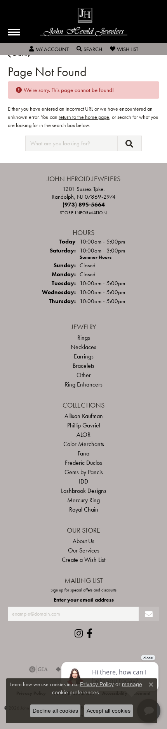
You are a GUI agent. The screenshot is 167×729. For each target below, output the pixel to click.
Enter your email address (84, 599)
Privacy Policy (97, 684)
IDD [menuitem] (83, 481)
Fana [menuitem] (83, 453)
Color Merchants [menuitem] (83, 444)
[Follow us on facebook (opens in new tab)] (89, 633)
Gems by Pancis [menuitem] (83, 472)
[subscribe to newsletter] (149, 614)
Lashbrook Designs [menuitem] (83, 491)
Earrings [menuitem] (84, 356)
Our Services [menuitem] (83, 550)
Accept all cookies (108, 711)
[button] (49, 49)
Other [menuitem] (84, 375)
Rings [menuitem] (83, 338)
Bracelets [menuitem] (83, 366)
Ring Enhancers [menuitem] (84, 384)
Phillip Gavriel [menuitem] (83, 425)
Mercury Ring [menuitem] (83, 500)
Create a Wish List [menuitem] (83, 560)
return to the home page (84, 116)
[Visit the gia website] (38, 669)
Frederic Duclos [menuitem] (83, 463)
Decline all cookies (55, 711)
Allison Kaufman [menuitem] (83, 416)
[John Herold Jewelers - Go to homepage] (83, 22)
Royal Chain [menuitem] (83, 509)
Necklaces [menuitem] (83, 347)
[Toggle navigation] (14, 32)
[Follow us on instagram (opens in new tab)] (79, 633)
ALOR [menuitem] (83, 435)
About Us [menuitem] (83, 541)
